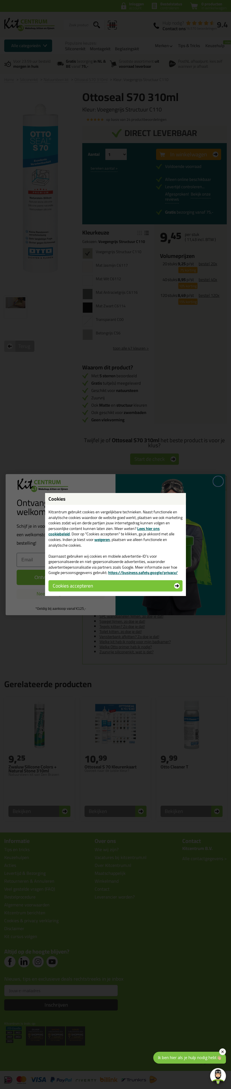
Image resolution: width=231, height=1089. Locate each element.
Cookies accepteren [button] (73, 585)
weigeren (102, 539)
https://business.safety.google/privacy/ (143, 572)
